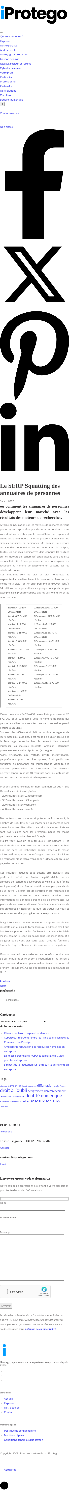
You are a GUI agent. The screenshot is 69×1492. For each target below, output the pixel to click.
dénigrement (35, 1091)
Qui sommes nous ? (11, 36)
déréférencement (54, 1091)
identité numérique (43, 1095)
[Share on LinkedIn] (34, 480)
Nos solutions (8, 90)
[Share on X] (34, 307)
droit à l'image (59, 1086)
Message (5, 1232)
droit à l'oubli (13, 1090)
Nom (3, 1202)
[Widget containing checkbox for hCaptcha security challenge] (25, 1291)
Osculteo (5, 95)
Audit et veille (8, 50)
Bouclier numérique (11, 99)
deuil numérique (30, 1086)
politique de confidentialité (40, 1329)
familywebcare (18, 1096)
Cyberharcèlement (11, 68)
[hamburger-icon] (1, 32)
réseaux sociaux (45, 1101)
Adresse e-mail (8, 1217)
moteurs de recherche (9, 1102)
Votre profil (6, 72)
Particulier (6, 77)
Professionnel (8, 81)
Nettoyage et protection (14, 54)
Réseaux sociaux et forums (15, 63)
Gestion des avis (9, 59)
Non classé (6, 127)
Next (3, 986)
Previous (5, 981)
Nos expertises (8, 45)
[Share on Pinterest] (34, 400)
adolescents (5, 1086)
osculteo (24, 1101)
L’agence (5, 41)
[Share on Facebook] (34, 237)
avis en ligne (16, 1086)
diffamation (45, 1085)
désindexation (5, 1096)
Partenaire (6, 86)
